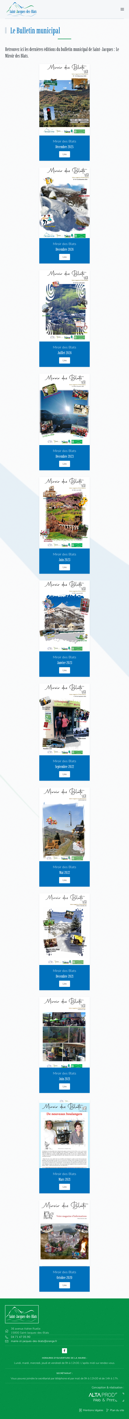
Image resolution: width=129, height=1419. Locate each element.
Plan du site (117, 1410)
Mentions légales (93, 1410)
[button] (122, 9)
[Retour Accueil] (22, 9)
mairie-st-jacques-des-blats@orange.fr (34, 1341)
